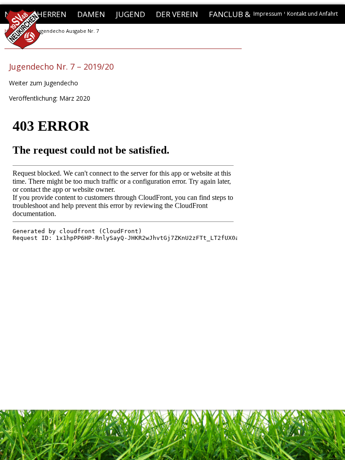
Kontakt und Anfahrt (312, 14)
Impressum (267, 14)
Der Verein (177, 14)
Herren (51, 14)
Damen (91, 14)
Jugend (130, 14)
